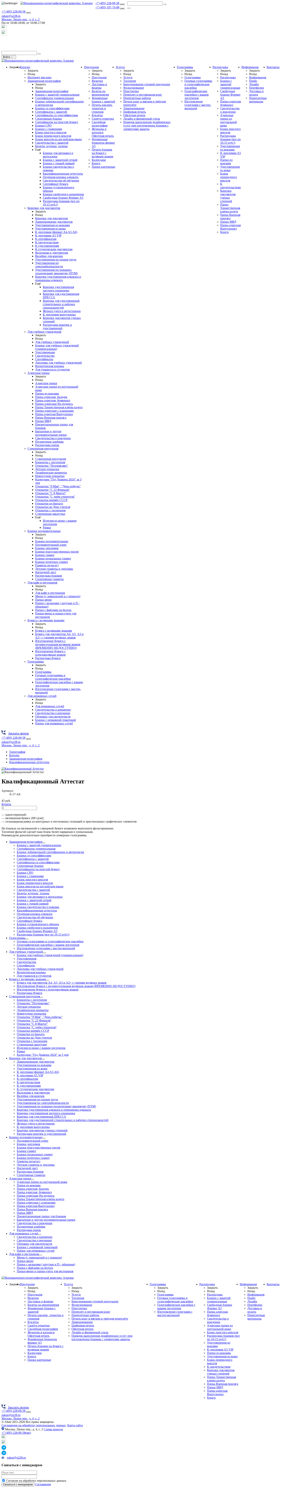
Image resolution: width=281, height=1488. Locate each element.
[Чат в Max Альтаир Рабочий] (4, 28)
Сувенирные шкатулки (50, 513)
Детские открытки (47, 469)
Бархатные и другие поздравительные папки (51, 433)
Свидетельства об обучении (61, 180)
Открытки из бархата (49, 503)
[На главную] (56, 3)
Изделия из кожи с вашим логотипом (41, 1048)
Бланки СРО (43, 125)
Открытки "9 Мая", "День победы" (58, 486)
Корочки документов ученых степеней (228, 196)
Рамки (47, 527)
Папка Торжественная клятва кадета (59, 407)
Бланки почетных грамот (51, 562)
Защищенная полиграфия (44, 80)
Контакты (273, 67)
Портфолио (256, 87)
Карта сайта (75, 1425)
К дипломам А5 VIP (48, 235)
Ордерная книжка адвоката (60, 177)
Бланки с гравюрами (48, 129)
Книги (96, 163)
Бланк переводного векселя (53, 135)
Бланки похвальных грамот (53, 558)
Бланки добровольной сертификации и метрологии (50, 852)
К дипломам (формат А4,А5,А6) (56, 232)
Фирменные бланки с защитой (103, 99)
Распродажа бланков (48, 575)
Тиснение (129, 80)
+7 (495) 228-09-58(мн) (16, 1432)
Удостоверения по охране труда (55, 259)
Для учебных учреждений (44, 331)
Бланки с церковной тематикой (55, 720)
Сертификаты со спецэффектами (56, 115)
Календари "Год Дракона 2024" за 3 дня (42, 1054)
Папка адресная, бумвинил (52, 400)
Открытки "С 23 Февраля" (52, 489)
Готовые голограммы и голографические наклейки (53, 677)
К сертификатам (45, 239)
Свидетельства (44, 355)
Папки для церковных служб (54, 723)
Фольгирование (133, 87)
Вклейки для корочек (49, 256)
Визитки (97, 80)
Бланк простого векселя (50, 132)
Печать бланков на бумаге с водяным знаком (102, 153)
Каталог (25, 67)
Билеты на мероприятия (100, 93)
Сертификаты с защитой (51, 111)
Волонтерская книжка (49, 366)
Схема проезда (53, 1429)
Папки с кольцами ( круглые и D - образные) (46, 1264)
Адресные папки (39, 373)
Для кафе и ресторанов (42, 582)
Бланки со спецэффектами (52, 108)
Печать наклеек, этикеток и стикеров (102, 108)
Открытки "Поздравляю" (51, 465)
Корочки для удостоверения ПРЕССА (41, 1116)
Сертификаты (44, 359)
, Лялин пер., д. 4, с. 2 (21, 19)
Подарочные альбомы (49, 441)
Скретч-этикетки (103, 118)
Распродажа (220, 67)
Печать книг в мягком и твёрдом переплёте (99, 1318)
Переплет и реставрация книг (142, 94)
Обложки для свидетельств (53, 716)
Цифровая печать (134, 111)
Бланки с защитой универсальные (57, 94)
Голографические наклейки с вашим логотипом (196, 95)
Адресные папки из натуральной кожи (228, 120)
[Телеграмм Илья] (4, 41)
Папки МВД (43, 421)
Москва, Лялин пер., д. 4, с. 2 (21, 1418)
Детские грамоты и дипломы (54, 568)
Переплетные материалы (258, 99)
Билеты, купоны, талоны (51, 146)
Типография (17, 751)
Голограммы (36, 661)
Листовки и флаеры (99, 86)
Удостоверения (45, 352)
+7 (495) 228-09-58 (107, 3)
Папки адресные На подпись (54, 403)
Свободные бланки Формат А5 (63, 197)
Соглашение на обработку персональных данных (34, 1425)
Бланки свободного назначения (63, 194)
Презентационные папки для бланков (41, 1216)
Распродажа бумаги (48, 658)
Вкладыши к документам (51, 252)
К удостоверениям (47, 245)
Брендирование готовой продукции (146, 84)
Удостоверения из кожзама (52, 225)
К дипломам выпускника (59, 314)
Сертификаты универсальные (54, 98)
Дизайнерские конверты (51, 472)
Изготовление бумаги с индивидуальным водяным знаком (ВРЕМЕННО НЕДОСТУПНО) (57, 644)
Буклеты (97, 115)
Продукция (91, 67)
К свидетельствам (46, 242)
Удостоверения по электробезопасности (49, 264)
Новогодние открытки (50, 476)
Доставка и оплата (256, 93)
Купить (6, 804)
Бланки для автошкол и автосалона (40, 896)
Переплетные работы (137, 98)
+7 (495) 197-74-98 (107, 7)
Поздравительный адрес (51, 544)
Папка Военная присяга (50, 417)
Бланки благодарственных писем (57, 551)
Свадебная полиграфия (99, 123)
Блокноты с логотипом (50, 462)
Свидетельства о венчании (52, 713)
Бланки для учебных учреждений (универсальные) (57, 347)
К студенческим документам (53, 249)
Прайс (253, 80)
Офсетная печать (134, 115)
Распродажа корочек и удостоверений (57, 326)
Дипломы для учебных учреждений (58, 362)
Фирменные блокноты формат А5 (103, 143)
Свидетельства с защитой (51, 142)
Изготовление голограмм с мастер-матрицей (197, 105)
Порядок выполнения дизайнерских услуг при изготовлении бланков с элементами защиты (147, 125)
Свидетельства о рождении (53, 438)
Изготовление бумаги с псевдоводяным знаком (50, 653)
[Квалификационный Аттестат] (23, 768)
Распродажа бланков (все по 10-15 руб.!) (230, 139)
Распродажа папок (47, 445)
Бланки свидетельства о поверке (38, 907)
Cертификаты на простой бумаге (56, 122)
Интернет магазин (39, 77)
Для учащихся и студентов (52, 369)
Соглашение (43, 1484)
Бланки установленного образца (38, 924)
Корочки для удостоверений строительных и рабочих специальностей (61, 304)
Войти (6, 57)
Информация (249, 67)
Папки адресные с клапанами (54, 410)
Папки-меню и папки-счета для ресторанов (45, 1271)
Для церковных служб (42, 696)
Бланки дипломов (46, 548)
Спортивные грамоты (49, 579)
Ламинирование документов (54, 221)
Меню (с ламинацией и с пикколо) (57, 596)
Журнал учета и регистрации (62, 311)
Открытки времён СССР (51, 500)
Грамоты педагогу (47, 565)
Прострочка (131, 91)
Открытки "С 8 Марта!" (50, 493)
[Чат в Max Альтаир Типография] (4, 34)
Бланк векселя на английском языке (58, 139)
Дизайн (254, 84)
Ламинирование (134, 108)
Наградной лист (45, 572)
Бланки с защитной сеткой (60, 159)
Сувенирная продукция (43, 448)
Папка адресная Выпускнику (54, 414)
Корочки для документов (44, 208)
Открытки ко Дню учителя (52, 507)
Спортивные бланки (48, 118)
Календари (99, 159)
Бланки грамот (44, 555)
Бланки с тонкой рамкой (59, 163)
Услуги (120, 67)
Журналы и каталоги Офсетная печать (103, 132)
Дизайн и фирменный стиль (141, 118)
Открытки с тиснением (50, 510)
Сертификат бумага (55, 184)
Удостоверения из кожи (50, 228)
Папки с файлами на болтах (53, 610)
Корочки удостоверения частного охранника (58, 288)
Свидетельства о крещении (53, 709)
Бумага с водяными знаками (46, 620)
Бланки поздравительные (44, 531)
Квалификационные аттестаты (63, 173)
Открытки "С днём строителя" (55, 496)
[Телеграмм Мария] (4, 49)
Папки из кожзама (47, 393)
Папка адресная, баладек (51, 397)
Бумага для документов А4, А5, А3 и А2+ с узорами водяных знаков (59, 635)
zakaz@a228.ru (11, 16)
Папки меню (43, 599)
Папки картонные (103, 166)
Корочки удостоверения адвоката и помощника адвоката (58, 278)
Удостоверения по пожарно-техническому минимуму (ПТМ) (56, 271)
